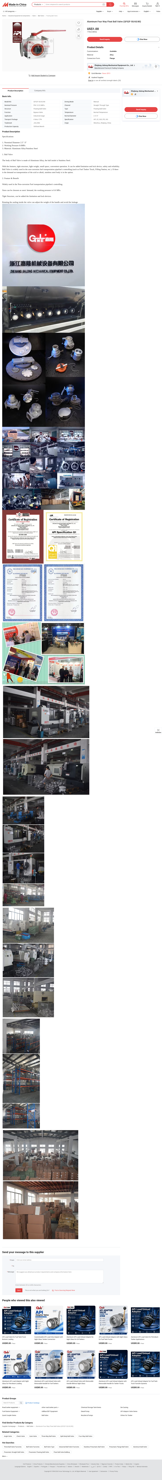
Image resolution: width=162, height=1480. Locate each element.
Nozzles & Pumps (87, 1415)
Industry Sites (95, 1464)
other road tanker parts (50, 1407)
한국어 (99, 1466)
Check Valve (21, 1436)
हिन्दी (110, 1466)
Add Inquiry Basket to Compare (43, 75)
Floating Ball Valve (51, 16)
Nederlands (85, 1466)
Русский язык (61, 1466)
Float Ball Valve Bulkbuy (62, 1452)
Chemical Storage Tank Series (91, 1407)
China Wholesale (72, 1464)
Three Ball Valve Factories (12, 1447)
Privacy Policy (114, 1471)
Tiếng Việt (131, 1466)
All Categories (10, 11)
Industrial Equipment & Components (19, 16)
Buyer (109, 11)
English (29, 1466)
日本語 (105, 1466)
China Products (38, 1464)
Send (19, 1290)
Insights (136, 1464)
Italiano (70, 1466)
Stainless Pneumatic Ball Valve (94, 1447)
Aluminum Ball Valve (140, 1447)
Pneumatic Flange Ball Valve (118, 1447)
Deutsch (77, 1466)
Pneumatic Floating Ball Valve (39, 1452)
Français (52, 1466)
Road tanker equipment (10, 1407)
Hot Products (27, 1464)
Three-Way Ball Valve (48, 1436)
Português (44, 1466)
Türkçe (124, 1466)
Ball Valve (41, 16)
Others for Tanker (126, 1415)
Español (36, 1466)
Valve (34, 16)
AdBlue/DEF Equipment (50, 1411)
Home (4, 16)
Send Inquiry (105, 39)
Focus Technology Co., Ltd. (67, 1471)
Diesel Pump (85, 1411)
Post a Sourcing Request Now (63, 1290)
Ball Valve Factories (32, 1447)
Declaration (103, 1471)
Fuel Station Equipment (10, 1411)
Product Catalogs (33, 1403)
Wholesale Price (84, 1464)
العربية (93, 1466)
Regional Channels (107, 1464)
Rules (158, 11)
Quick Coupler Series (9, 1415)
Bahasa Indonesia (142, 1466)
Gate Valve (33, 1436)
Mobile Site (129, 1464)
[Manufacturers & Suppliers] (14, 4)
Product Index (119, 1464)
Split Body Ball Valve (67, 1436)
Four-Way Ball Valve (85, 1436)
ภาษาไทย (117, 1466)
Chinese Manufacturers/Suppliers (55, 1464)
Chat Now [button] (143, 39)
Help (120, 11)
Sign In (90, 80)
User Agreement (93, 1471)
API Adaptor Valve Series (128, 1411)
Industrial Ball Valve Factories (69, 1447)
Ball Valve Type (49, 1447)
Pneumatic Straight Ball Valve (14, 1452)
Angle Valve (8, 1436)
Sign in (157, 6)
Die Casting (124, 1407)
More (4, 1456)
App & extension (132, 11)
